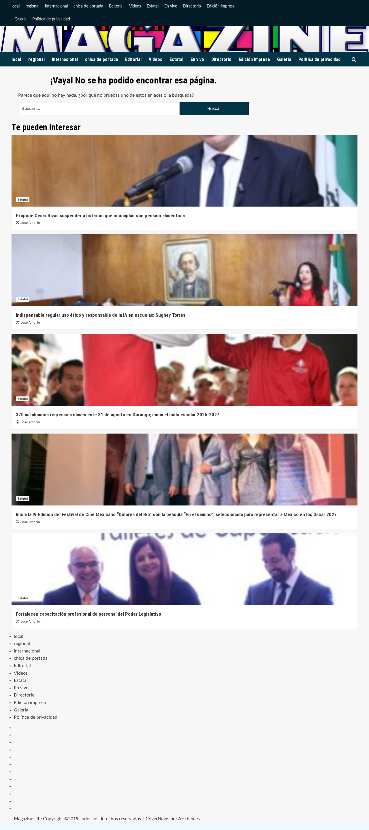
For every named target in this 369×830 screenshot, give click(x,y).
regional (32, 6)
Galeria (20, 19)
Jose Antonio (30, 223)
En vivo (170, 6)
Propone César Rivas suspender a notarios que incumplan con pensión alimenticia (100, 215)
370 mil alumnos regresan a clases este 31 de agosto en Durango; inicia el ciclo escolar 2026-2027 (117, 414)
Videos (135, 6)
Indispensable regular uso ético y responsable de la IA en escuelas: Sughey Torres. (101, 315)
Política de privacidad (51, 19)
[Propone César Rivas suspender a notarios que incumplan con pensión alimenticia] (184, 171)
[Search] (353, 60)
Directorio (192, 6)
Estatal (153, 6)
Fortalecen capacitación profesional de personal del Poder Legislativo (88, 614)
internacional (56, 6)
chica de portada (88, 6)
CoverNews (157, 818)
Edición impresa (221, 6)
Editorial (116, 6)
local (16, 6)
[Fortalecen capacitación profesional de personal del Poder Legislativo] (184, 569)
